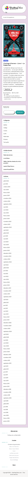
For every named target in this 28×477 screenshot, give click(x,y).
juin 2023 (6, 236)
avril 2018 (6, 412)
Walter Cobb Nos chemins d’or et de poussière (12, 162)
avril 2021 (6, 311)
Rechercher (6, 107)
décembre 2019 (7, 354)
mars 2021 (6, 314)
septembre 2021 (7, 296)
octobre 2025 (7, 186)
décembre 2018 (7, 389)
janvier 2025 (7, 195)
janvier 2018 (6, 421)
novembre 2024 (7, 198)
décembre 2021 (7, 288)
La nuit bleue (7, 158)
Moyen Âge (14, 97)
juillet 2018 (6, 403)
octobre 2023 (7, 224)
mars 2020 (6, 346)
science (5, 99)
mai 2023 (6, 239)
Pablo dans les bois (8, 155)
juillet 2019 (6, 369)
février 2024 (7, 215)
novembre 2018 (7, 392)
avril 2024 (6, 210)
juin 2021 (6, 305)
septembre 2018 (7, 398)
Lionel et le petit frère (9, 169)
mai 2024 (6, 207)
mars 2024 (6, 213)
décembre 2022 (7, 253)
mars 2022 (6, 279)
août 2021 (6, 299)
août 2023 (6, 230)
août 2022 (6, 265)
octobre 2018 (7, 395)
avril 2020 (6, 343)
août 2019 (6, 366)
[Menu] (6, 12)
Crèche (5, 130)
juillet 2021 (6, 302)
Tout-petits (6, 142)
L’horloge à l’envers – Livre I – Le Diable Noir (14, 64)
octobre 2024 (7, 201)
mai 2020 (6, 340)
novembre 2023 (7, 221)
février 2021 (6, 317)
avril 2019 (6, 377)
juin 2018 (6, 406)
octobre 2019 (7, 360)
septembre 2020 (8, 331)
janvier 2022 (7, 285)
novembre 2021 (7, 291)
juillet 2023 (6, 233)
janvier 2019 (6, 386)
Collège (6, 60)
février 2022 (7, 282)
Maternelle (6, 136)
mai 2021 (6, 308)
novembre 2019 (7, 357)
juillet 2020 (6, 337)
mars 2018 (6, 415)
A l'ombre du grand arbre (14, 444)
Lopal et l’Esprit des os (9, 166)
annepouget (8, 95)
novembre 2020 (7, 325)
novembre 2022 (7, 256)
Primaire (6, 139)
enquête (12, 95)
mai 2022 (6, 273)
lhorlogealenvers (7, 97)
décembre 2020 (7, 322)
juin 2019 (6, 372)
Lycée (5, 133)
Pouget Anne (19, 97)
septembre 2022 (8, 262)
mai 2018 (6, 409)
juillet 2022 (6, 267)
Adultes (5, 125)
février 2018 (6, 418)
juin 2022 (6, 270)
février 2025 (7, 192)
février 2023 (7, 247)
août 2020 (6, 334)
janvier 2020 (7, 351)
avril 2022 (6, 276)
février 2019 (6, 383)
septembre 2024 (8, 204)
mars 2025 (6, 189)
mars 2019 (6, 380)
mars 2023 (6, 244)
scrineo (9, 99)
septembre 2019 (7, 363)
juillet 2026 (6, 181)
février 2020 (7, 348)
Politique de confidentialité (14, 435)
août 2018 (6, 401)
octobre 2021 (7, 294)
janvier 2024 (7, 218)
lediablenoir (17, 95)
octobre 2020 (7, 328)
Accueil (4, 17)
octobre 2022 (7, 259)
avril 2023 (6, 241)
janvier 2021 (6, 320)
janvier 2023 (7, 250)
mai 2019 (6, 374)
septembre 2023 (8, 227)
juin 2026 (6, 184)
